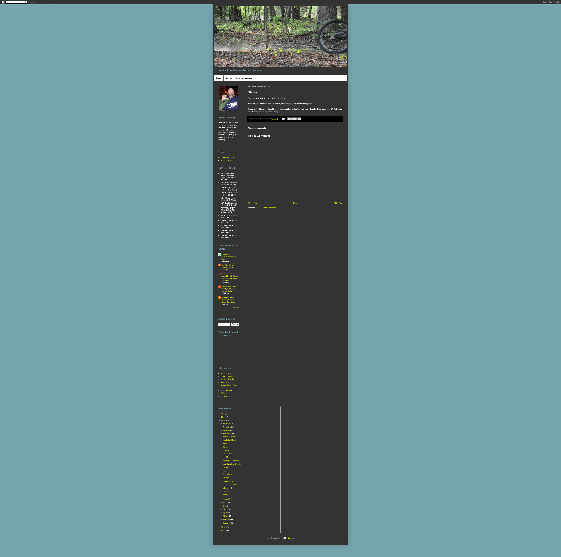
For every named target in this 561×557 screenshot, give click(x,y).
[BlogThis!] (291, 119)
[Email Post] (283, 119)
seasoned (226, 477)
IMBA (223, 393)
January (226, 523)
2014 (223, 417)
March (225, 516)
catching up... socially (231, 460)
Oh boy (225, 491)
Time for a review (229, 436)
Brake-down (227, 474)
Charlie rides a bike (228, 286)
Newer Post (252, 203)
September (227, 433)
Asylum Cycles (226, 160)
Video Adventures (244, 78)
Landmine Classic (229, 440)
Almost (225, 447)
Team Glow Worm (227, 157)
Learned (226, 467)
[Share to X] (293, 119)
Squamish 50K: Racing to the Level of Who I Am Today (229, 278)
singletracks (225, 382)
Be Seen (226, 494)
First (224, 471)
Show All (236, 307)
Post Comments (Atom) (267, 207)
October (226, 430)
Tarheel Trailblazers (228, 376)
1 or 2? (225, 457)
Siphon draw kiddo (228, 302)
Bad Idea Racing (227, 265)
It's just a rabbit (227, 267)
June (225, 506)
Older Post (338, 203)
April (225, 512)
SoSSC (225, 443)
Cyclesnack (225, 254)
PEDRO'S (224, 396)
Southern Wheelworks (229, 379)
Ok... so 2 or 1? (228, 453)
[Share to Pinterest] (299, 119)
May (225, 509)
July (225, 502)
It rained (226, 450)
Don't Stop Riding (230, 484)
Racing (229, 78)
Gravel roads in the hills (232, 464)
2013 (223, 420)
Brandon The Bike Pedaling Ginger (228, 298)
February (226, 519)
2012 (223, 527)
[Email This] (288, 119)
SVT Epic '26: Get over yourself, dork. (229, 290)
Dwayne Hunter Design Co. (229, 386)
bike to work (227, 488)
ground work (228, 481)
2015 (223, 413)
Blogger (290, 538)
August (226, 499)
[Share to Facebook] (296, 119)
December (227, 423)
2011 (223, 530)
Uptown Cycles (226, 390)
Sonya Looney (226, 274)
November (227, 427)
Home (218, 78)
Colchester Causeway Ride (228, 257)
